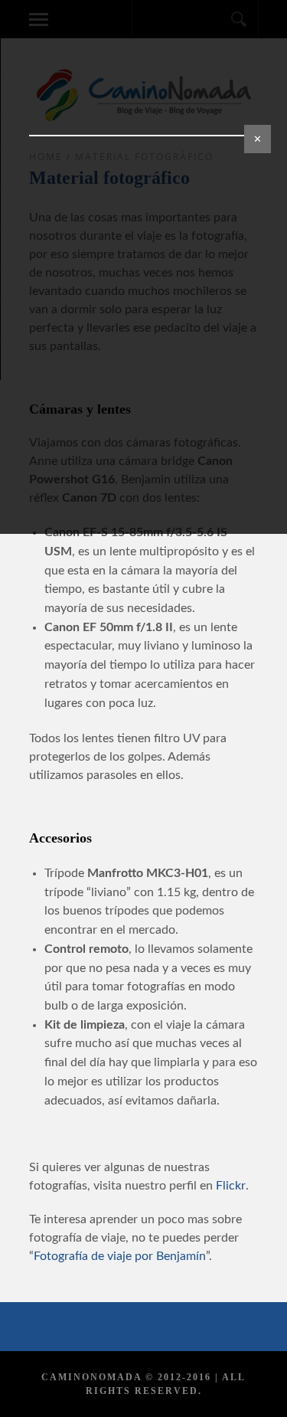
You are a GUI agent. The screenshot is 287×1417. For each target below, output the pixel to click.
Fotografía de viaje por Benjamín (120, 1256)
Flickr (231, 1186)
